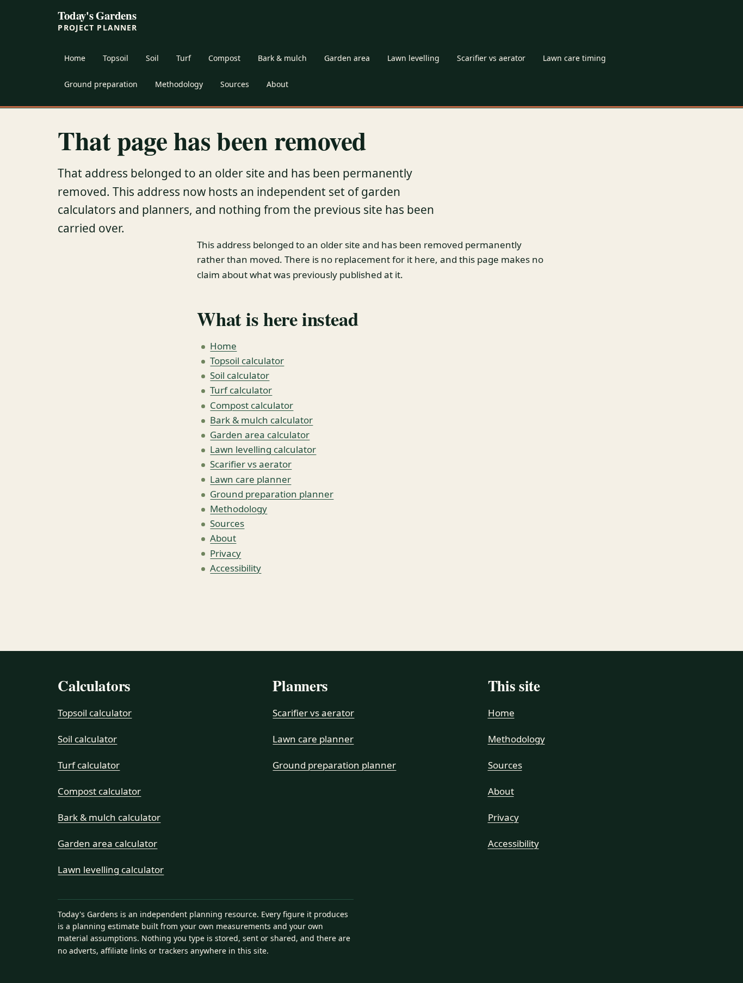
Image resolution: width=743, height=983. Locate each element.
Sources (234, 84)
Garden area (347, 58)
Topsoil (115, 58)
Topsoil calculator (247, 360)
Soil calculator (239, 375)
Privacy (225, 553)
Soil (152, 58)
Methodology (179, 84)
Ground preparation (101, 84)
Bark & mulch (282, 58)
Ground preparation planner (271, 494)
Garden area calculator (259, 434)
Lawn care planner (250, 479)
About (277, 84)
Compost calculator (251, 405)
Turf (183, 58)
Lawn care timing (574, 58)
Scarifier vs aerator (491, 58)
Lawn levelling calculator (263, 449)
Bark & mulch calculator (261, 420)
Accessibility (235, 568)
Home (74, 58)
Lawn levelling (413, 58)
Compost (224, 58)
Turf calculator (241, 390)
